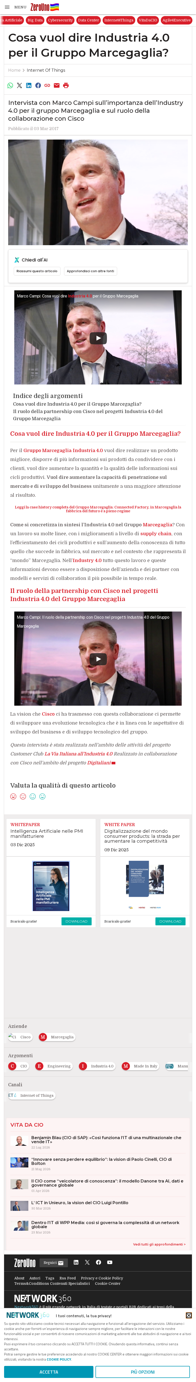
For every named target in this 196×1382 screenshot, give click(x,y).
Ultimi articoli (17, 20)
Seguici (51, 1263)
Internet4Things (172, 20)
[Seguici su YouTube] (110, 1263)
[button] (15, 7)
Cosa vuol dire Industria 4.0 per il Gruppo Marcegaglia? (77, 404)
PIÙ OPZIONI (143, 1371)
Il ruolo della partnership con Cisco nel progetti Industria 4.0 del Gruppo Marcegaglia (88, 415)
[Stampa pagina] (66, 85)
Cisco (48, 714)
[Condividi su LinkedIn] (29, 85)
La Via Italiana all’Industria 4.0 (78, 753)
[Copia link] (47, 85)
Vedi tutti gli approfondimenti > (159, 1244)
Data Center (141, 20)
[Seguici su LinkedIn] (76, 1263)
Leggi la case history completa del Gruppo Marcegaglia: (98, 509)
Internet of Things (46, 70)
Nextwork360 (26, 1307)
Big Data (88, 20)
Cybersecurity (113, 20)
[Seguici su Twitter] (87, 1263)
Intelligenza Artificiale (55, 20)
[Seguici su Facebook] (98, 1263)
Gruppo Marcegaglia (47, 450)
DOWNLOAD (77, 921)
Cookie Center (107, 1283)
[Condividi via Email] (57, 85)
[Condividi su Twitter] (19, 85)
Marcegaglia (157, 524)
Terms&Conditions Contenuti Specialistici (52, 1283)
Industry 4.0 (87, 560)
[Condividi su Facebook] (38, 85)
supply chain (156, 533)
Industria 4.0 (80, 296)
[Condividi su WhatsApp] (10, 85)
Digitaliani (99, 762)
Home (14, 70)
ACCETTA (49, 1371)
